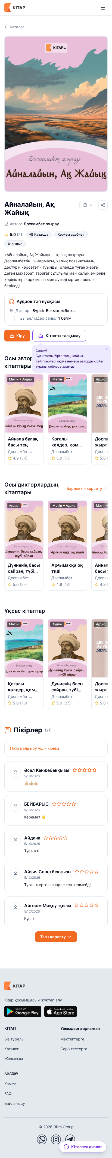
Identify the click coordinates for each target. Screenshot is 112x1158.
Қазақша (41, 234)
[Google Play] (22, 1011)
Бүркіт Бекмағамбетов (54, 310)
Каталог (17, 27)
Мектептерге (72, 1039)
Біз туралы (14, 1039)
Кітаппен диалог (86, 1146)
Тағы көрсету (53, 936)
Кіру (20, 335)
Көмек (10, 1083)
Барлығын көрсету (84, 488)
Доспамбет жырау (41, 223)
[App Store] (60, 1011)
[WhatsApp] (41, 1139)
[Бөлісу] (103, 205)
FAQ (8, 1093)
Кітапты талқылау (63, 335)
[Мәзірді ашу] (103, 8)
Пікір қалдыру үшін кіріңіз (34, 748)
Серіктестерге (73, 1048)
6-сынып (15, 244)
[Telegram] (70, 1139)
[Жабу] (106, 348)
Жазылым (13, 1058)
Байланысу (14, 1103)
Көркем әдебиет (71, 234)
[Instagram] (56, 1139)
